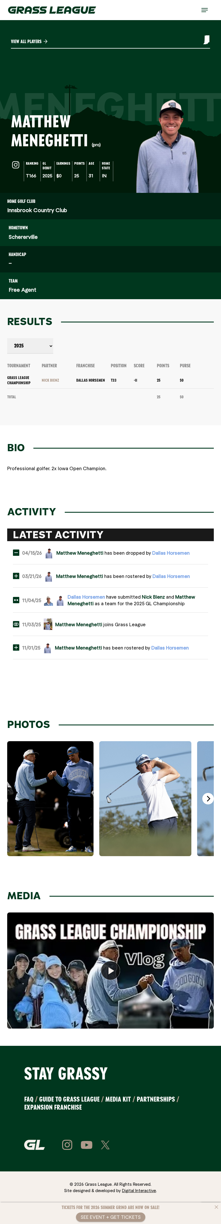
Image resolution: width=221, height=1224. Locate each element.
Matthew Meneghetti (79, 552)
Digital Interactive (139, 1190)
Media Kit (118, 1099)
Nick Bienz (50, 380)
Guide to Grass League (69, 1099)
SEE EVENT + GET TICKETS (111, 1217)
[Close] (216, 1207)
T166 (31, 175)
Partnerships (156, 1099)
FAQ (28, 1099)
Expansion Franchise (53, 1107)
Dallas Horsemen (90, 380)
